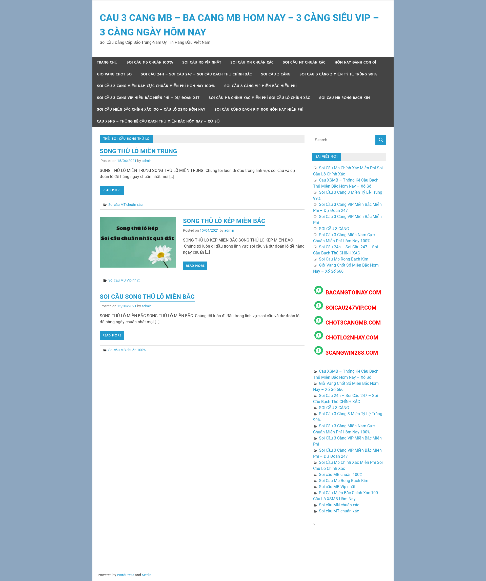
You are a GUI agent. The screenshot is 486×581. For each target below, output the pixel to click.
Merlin (146, 575)
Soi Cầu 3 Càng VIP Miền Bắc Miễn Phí (260, 86)
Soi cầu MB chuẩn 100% (150, 62)
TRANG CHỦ (107, 62)
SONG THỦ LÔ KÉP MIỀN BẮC (224, 221)
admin (147, 161)
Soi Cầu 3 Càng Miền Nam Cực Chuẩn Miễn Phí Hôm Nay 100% (156, 86)
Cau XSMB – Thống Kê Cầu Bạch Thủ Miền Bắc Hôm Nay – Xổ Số (158, 121)
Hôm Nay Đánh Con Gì (355, 62)
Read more (112, 190)
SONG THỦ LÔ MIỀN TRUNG (138, 151)
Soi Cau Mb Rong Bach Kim (344, 97)
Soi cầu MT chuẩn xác (304, 62)
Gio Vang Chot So (114, 74)
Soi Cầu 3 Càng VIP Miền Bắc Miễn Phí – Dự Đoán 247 (148, 97)
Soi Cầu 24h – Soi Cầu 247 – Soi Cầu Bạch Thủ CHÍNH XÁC (196, 74)
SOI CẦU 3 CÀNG (275, 74)
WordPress (125, 575)
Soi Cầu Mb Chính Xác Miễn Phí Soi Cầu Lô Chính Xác (259, 97)
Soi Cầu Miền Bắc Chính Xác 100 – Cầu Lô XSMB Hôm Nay (151, 109)
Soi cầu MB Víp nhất (201, 62)
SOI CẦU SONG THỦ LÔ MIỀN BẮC (147, 296)
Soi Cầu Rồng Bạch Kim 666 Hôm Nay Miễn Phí (258, 109)
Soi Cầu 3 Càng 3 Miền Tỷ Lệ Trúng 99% (338, 74)
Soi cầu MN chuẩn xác (252, 62)
